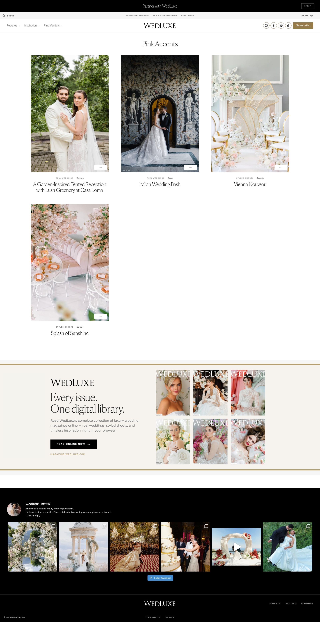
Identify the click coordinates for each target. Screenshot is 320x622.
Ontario (80, 327)
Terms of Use (153, 617)
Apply (307, 6)
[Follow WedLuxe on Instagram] (266, 25)
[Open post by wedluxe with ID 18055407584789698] (185, 547)
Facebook (291, 603)
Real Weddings (64, 178)
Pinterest (275, 603)
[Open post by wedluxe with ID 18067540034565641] (134, 547)
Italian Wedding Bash (159, 184)
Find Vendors (52, 25)
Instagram (307, 603)
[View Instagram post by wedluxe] (54, 567)
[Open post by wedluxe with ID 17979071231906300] (32, 547)
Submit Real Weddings (137, 15)
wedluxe (32, 525)
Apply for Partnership (165, 15)
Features (12, 25)
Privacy (170, 617)
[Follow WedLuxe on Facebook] (273, 25)
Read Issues (187, 15)
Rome (170, 178)
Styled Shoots (245, 178)
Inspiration (30, 25)
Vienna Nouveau (250, 184)
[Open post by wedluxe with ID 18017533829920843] (83, 547)
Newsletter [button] (303, 25)
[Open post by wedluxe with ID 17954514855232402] (287, 547)
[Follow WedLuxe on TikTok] (288, 25)
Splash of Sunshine (69, 333)
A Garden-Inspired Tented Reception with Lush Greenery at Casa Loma (69, 187)
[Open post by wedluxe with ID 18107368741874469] (236, 547)
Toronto (80, 178)
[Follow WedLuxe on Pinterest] (281, 25)
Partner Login (307, 15)
